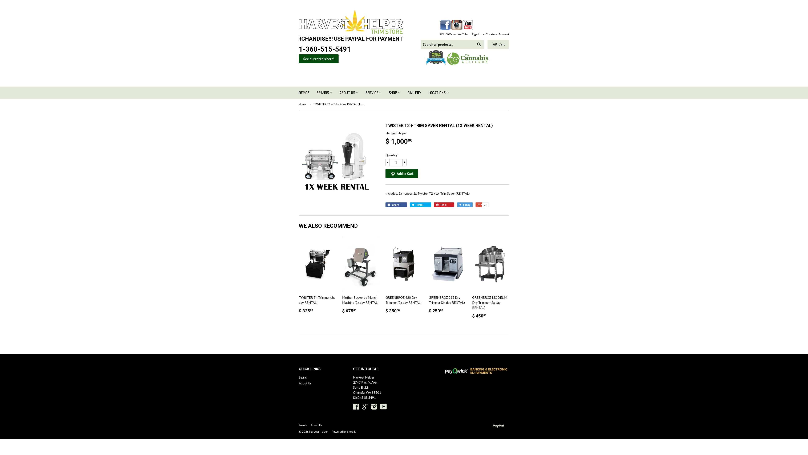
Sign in (476, 34)
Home (302, 104)
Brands (323, 92)
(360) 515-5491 (364, 397)
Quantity (391, 155)
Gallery (414, 92)
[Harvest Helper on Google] (365, 408)
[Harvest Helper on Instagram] (374, 408)
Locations (437, 92)
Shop (393, 92)
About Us (347, 92)
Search (303, 377)
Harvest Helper (318, 431)
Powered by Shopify (344, 431)
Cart (501, 44)
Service (372, 92)
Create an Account (497, 34)
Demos (304, 92)
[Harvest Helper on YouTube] (383, 408)
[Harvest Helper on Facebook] (356, 408)
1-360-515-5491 (325, 49)
